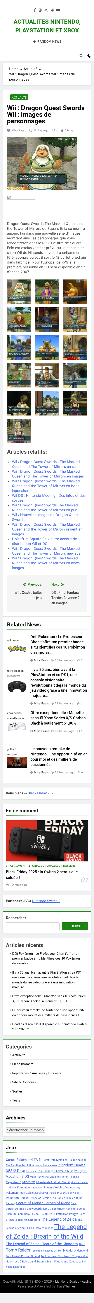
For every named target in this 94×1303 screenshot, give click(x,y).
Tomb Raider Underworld (73, 1250)
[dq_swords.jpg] (19, 291)
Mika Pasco (19, 130)
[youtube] (58, 10)
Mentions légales (67, 1281)
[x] (46, 10)
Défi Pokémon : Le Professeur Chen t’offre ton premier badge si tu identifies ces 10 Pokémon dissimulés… (46, 958)
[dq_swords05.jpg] (19, 347)
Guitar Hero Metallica (55, 1160)
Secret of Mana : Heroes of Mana (43, 1203)
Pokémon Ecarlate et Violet (64, 1193)
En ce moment (16, 866)
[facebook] (35, 10)
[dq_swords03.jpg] (47, 319)
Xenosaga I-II (77, 1261)
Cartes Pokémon (18, 1160)
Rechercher (16, 918)
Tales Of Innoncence (29, 1219)
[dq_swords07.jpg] (75, 347)
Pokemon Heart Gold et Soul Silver (27, 1192)
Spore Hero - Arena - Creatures (34, 1214)
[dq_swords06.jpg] (47, 347)
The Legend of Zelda (59, 1219)
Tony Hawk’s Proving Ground (23, 1256)
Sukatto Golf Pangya (65, 1214)
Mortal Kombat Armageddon (26, 1187)
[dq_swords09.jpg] (47, 375)
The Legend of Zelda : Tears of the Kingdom (42, 1244)
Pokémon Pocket (17, 1198)
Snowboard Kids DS (39, 1208)
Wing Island (61, 1261)
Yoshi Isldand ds (15, 1266)
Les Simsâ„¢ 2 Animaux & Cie (55, 1171)
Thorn (82, 1244)
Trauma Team (45, 1261)
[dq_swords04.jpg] (75, 319)
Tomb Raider (18, 1250)
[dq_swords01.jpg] (75, 291)
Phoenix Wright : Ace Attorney (62, 1187)
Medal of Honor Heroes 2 (64, 1176)
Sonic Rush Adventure (65, 1208)
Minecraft (28, 1182)
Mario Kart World (39, 1177)
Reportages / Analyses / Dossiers (51, 866)
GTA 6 (36, 1160)
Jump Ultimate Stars (46, 1165)
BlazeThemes (65, 1286)
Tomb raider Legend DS (44, 1250)
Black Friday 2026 (42, 793)
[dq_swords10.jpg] (75, 375)
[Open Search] (81, 56)
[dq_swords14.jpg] (19, 431)
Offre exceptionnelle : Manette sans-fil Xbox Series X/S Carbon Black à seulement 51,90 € (58, 718)
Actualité (19, 97)
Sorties (17, 1091)
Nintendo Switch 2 (46, 901)
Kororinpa (31, 1171)
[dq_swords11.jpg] (19, 403)
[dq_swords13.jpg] (75, 403)
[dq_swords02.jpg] (19, 319)
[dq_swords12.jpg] (47, 403)
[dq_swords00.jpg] (47, 291)
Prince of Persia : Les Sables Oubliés (52, 1198)
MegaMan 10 (13, 1182)
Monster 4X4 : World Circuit (53, 1182)
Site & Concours (24, 1082)
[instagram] (40, 10)
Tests (16, 1100)
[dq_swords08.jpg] (19, 375)
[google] (52, 10)
